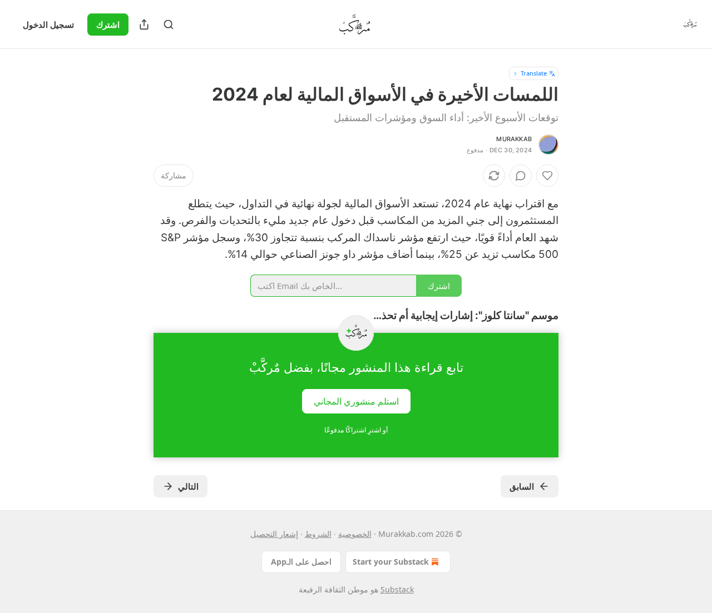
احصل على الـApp (301, 561)
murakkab (514, 139)
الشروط (318, 534)
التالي (188, 486)
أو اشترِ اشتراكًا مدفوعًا (356, 430)
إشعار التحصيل (274, 534)
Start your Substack (391, 561)
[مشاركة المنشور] (144, 24)
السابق (522, 486)
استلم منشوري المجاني (356, 401)
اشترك (108, 24)
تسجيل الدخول (48, 24)
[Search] (168, 24)
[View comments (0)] (521, 176)
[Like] (547, 176)
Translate (534, 73)
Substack (397, 589)
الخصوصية (355, 534)
